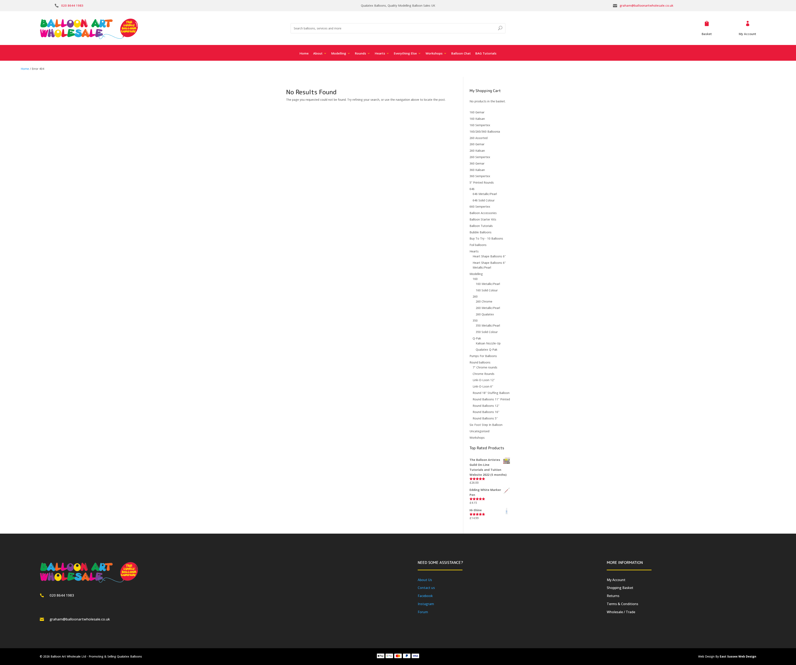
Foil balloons (478, 245)
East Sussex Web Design (738, 656)
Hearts (474, 251)
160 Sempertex (480, 125)
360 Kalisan (477, 170)
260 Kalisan (477, 151)
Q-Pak (477, 338)
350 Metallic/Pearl (488, 325)
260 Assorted (479, 138)
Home (304, 53)
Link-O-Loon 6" (483, 386)
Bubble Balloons (480, 232)
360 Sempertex (480, 176)
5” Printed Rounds (482, 182)
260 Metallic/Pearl (488, 308)
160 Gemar (477, 112)
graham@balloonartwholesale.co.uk (646, 5)
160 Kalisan (477, 119)
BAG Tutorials (485, 53)
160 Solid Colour (487, 290)
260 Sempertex (480, 157)
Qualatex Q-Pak (486, 349)
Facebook (425, 596)
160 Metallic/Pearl (488, 284)
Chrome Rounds (483, 374)
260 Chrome (484, 301)
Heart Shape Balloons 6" (489, 256)
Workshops (477, 438)
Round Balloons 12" (486, 406)
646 (472, 189)
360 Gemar (477, 163)
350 (475, 320)
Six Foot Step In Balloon (486, 425)
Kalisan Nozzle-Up (488, 343)
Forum (423, 612)
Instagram (426, 604)
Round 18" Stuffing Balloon (491, 393)
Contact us (426, 587)
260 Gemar (477, 144)
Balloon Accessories (483, 213)
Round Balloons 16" (486, 412)
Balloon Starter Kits (483, 219)
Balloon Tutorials (481, 226)
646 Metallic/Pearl (485, 194)
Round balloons (480, 362)
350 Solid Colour (487, 332)
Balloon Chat (461, 53)
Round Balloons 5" (485, 418)
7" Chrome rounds (485, 367)
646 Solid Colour (484, 200)
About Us (425, 580)
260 (475, 296)
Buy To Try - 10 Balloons (486, 238)
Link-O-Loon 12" (484, 380)
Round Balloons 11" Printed (491, 399)
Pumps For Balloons (483, 356)
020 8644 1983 (72, 5)
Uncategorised (479, 431)
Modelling (476, 274)
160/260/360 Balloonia (485, 131)
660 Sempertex (480, 206)
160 (475, 279)
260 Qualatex (485, 314)
